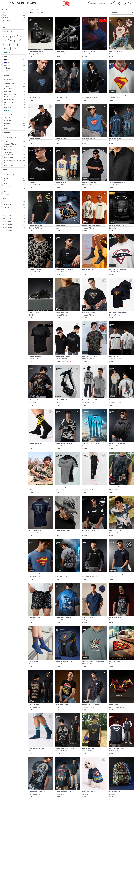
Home (29, 10)
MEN (12, 3)
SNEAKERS (31, 3)
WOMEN (20, 3)
